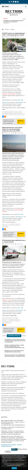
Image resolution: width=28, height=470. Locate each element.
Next (25, 19)
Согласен (14, 468)
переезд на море (7, 224)
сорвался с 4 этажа (7, 300)
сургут (13, 114)
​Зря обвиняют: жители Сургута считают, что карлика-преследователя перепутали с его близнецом (15, 340)
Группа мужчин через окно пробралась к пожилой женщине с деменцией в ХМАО (15, 355)
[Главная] (2, 29)
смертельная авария (17, 112)
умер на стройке (7, 320)
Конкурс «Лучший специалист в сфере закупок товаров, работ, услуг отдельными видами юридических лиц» (14, 346)
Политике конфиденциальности (17, 464)
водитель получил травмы (8, 93)
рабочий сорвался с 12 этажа (10, 318)
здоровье (5, 226)
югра (9, 114)
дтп (4, 112)
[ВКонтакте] (3, 116)
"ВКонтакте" (20, 102)
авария (8, 112)
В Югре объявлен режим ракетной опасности (11, 21)
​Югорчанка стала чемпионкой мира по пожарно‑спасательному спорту (14, 351)
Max (20, 100)
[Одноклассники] (5, 116)
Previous (23, 19)
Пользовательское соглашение (8, 444)
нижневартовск (20, 114)
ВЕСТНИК (14, 11)
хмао (4, 114)
